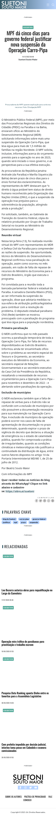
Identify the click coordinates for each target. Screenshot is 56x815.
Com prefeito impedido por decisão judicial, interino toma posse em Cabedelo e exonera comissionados (24, 747)
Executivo (28, 27)
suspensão (34, 522)
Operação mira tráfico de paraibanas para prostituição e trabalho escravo (23, 643)
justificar (6, 522)
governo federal (39, 519)
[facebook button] (20, 788)
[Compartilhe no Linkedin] (44, 500)
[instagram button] (25, 788)
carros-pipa (24, 519)
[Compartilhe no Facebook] (36, 500)
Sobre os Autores (13, 796)
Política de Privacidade (35, 796)
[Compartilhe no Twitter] (40, 500)
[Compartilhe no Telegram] (52, 500)
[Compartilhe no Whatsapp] (48, 500)
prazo (23, 522)
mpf (15, 522)
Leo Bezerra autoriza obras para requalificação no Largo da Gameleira (27, 591)
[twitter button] (30, 788)
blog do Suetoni (9, 519)
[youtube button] (35, 788)
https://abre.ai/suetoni (20, 491)
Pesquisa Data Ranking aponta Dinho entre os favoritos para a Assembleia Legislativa (25, 694)
